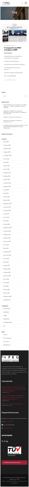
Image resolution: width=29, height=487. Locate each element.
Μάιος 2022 (6, 220)
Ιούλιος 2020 (6, 258)
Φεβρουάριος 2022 (8, 227)
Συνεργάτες (14, 481)
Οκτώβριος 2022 (7, 210)
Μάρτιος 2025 (7, 169)
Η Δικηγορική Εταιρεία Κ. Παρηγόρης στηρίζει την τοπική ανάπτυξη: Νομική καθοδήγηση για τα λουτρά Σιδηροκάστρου (15, 127)
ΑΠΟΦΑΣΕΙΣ (6, 312)
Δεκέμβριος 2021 (7, 234)
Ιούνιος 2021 (6, 245)
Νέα (4, 326)
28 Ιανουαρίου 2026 (7, 405)
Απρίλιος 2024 (7, 179)
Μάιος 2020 (6, 262)
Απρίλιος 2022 (7, 224)
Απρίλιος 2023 (7, 196)
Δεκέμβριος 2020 (7, 251)
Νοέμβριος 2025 (7, 152)
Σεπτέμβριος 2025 (7, 155)
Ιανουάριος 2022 (7, 231)
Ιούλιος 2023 (6, 190)
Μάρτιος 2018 (6, 293)
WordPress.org (7, 345)
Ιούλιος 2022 (6, 214)
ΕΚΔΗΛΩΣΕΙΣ (6, 319)
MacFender (17, 479)
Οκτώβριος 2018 (7, 272)
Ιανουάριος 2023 (7, 207)
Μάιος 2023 (6, 193)
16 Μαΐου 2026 (5, 400)
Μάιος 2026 (6, 141)
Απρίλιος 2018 (7, 289)
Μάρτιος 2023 (7, 200)
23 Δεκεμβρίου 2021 (9, 45)
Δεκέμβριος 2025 (7, 148)
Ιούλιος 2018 (6, 279)
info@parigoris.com (8, 428)
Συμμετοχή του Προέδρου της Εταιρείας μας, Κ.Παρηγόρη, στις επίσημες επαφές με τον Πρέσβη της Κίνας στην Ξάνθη (15, 112)
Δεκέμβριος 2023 (7, 186)
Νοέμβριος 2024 (7, 176)
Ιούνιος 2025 (6, 159)
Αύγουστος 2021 (7, 241)
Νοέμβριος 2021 (7, 238)
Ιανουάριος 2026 (7, 145)
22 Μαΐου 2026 (5, 392)
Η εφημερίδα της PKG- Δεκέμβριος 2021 (13, 49)
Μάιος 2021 (6, 248)
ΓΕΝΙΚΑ (5, 315)
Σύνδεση (5, 334)
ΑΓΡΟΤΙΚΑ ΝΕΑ (7, 308)
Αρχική (3, 481)
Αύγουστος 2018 (7, 275)
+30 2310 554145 (9, 422)
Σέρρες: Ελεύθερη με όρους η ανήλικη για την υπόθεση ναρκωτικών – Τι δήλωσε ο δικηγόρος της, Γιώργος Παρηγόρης (15, 106)
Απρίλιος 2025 (7, 165)
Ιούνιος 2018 (6, 282)
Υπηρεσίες (8, 481)
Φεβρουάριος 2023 (8, 203)
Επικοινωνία (21, 481)
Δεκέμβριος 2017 (7, 300)
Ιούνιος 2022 (6, 217)
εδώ (15, 76)
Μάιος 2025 (6, 162)
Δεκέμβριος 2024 (7, 172)
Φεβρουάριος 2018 (7, 296)
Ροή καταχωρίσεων (8, 338)
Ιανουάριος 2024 (7, 183)
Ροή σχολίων (6, 341)
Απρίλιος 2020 (7, 265)
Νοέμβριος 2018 (7, 269)
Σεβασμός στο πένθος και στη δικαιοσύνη (12, 117)
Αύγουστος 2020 (7, 255)
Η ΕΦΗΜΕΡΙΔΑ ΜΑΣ (10, 80)
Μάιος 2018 (6, 286)
